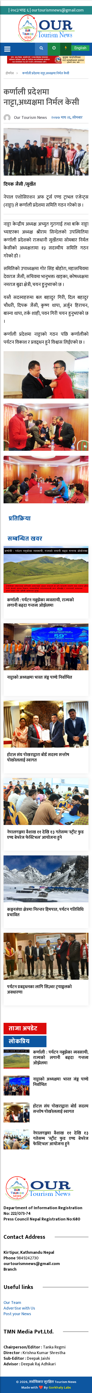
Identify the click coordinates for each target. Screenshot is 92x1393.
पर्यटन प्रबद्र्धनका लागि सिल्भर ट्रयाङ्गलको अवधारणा (39, 989)
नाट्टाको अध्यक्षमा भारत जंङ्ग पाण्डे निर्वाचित (39, 677)
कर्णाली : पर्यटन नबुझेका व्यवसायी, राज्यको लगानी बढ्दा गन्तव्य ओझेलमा (40, 603)
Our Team (13, 1302)
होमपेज (10, 73)
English (80, 48)
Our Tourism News (30, 117)
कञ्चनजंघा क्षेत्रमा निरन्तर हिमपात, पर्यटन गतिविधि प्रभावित (45, 912)
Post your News (17, 1314)
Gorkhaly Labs (60, 1387)
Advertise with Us (19, 1308)
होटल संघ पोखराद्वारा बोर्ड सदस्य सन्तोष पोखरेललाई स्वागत (38, 757)
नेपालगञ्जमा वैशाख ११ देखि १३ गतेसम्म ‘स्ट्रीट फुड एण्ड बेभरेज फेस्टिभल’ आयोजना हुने (45, 835)
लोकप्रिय (19, 1041)
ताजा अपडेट (23, 1029)
